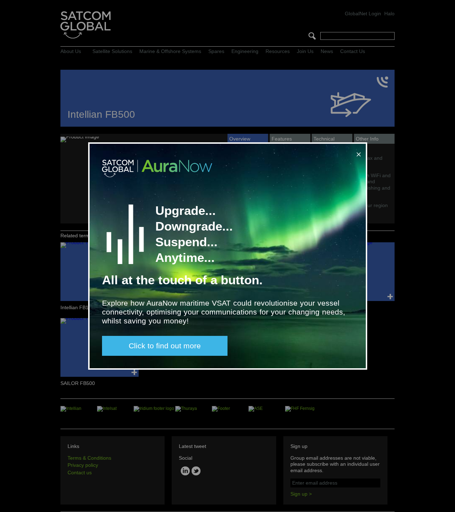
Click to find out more (165, 346)
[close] (357, 151)
